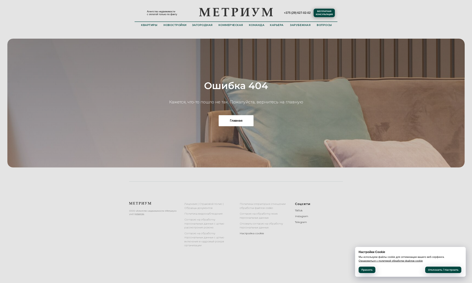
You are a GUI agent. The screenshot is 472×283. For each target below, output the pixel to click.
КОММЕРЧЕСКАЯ (230, 25)
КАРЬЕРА (277, 25)
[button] (324, 13)
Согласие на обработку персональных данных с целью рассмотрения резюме (204, 223)
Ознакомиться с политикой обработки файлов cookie (391, 260)
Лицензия (190, 204)
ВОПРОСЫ (324, 25)
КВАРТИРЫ (149, 25)
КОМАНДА (257, 25)
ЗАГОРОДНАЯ (202, 25)
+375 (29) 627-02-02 (297, 12)
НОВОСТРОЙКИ (175, 25)
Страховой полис (210, 204)
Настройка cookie (252, 233)
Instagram (301, 216)
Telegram (301, 222)
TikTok (299, 210)
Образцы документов (198, 208)
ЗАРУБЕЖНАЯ (300, 25)
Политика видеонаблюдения (203, 213)
